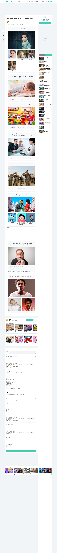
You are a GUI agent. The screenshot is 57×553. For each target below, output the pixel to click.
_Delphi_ (9, 424)
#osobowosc (19, 335)
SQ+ (36, 1)
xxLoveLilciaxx (10, 409)
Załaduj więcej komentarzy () (21, 450)
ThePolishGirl (10, 444)
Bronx (10, 21)
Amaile (9, 415)
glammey (9, 376)
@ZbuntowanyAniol (10, 372)
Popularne (15, 1)
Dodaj (50, 1)
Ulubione (20, 24)
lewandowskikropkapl (11, 356)
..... (8, 398)
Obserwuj (14, 24)
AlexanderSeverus (11, 392)
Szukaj (41, 1)
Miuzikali (10, 371)
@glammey (9, 393)
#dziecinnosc (15, 335)
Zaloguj (45, 1)
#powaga (23, 335)
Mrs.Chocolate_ (10, 437)
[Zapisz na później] (22, 24)
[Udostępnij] (3, 39)
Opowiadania (32, 1)
